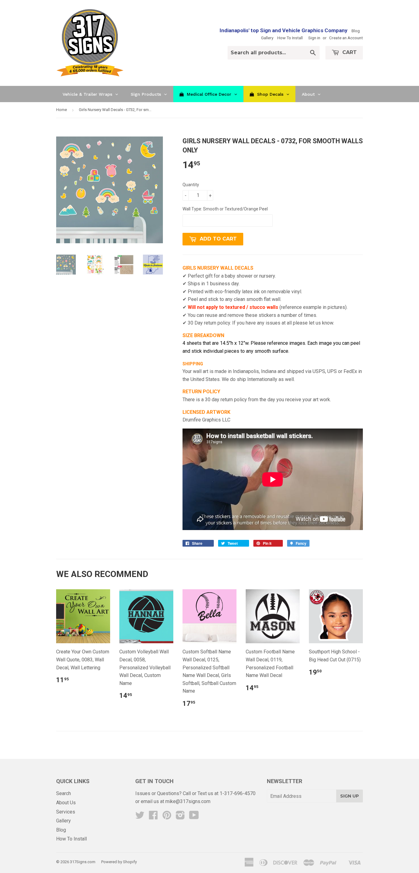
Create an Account (346, 37)
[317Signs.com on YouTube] (194, 817)
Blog (356, 30)
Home (61, 109)
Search (63, 793)
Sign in (314, 37)
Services (65, 812)
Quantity (191, 184)
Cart (349, 52)
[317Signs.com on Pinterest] (166, 817)
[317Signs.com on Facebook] (153, 817)
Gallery (267, 37)
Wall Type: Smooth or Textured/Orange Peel (225, 208)
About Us (66, 803)
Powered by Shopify (119, 862)
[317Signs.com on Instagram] (180, 817)
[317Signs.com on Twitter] (139, 817)
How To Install (290, 37)
